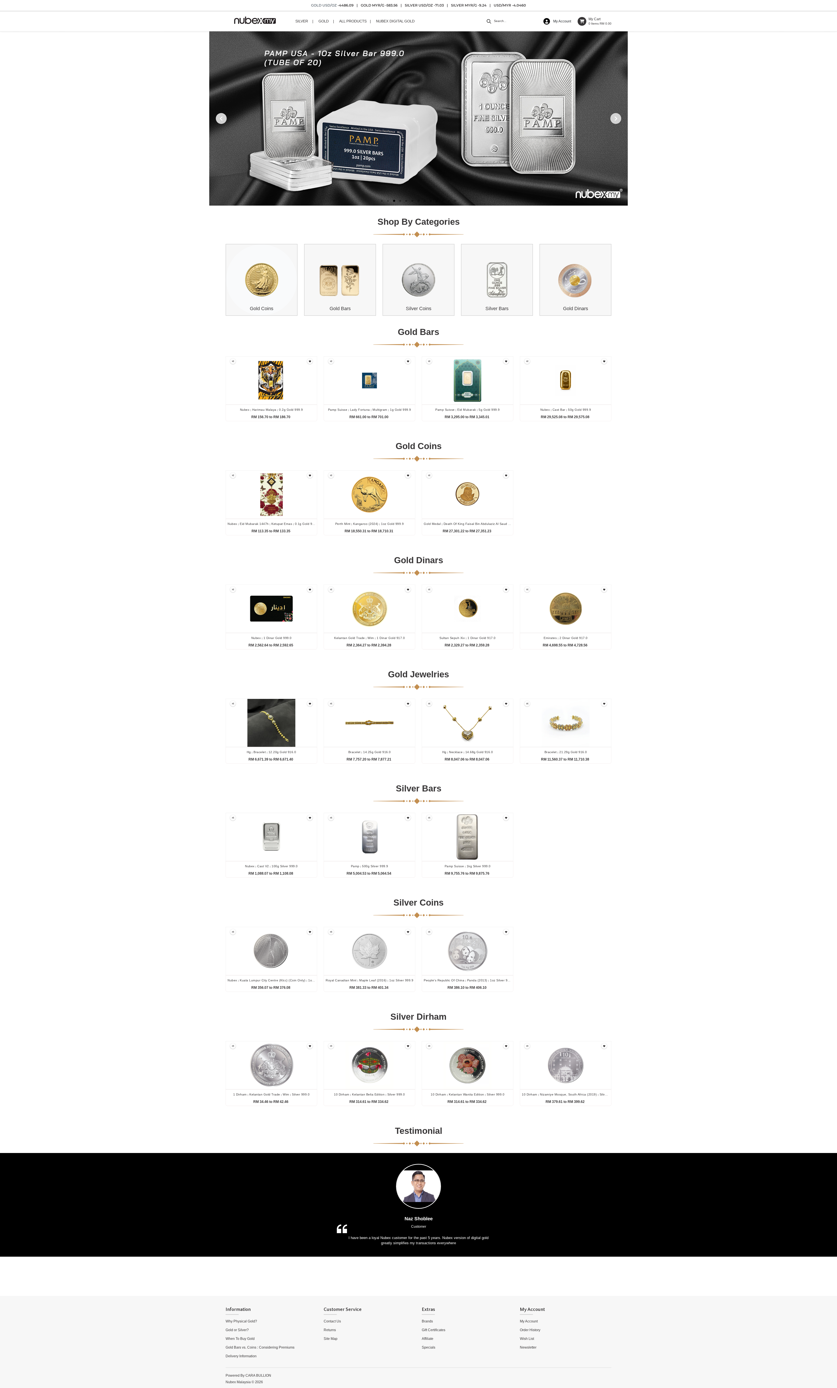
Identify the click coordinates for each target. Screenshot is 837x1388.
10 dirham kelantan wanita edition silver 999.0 (467, 1094)
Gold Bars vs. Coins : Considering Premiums (260, 1347)
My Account (529, 1321)
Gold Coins (261, 308)
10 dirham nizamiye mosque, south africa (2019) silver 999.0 (569, 1094)
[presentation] (226, 279)
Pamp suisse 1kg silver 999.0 (468, 866)
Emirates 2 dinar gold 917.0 (566, 638)
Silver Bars (497, 308)
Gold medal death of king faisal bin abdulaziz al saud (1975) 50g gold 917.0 (484, 524)
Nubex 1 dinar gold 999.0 (271, 638)
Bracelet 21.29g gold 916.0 (565, 752)
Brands (427, 1321)
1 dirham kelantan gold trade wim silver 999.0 (271, 1094)
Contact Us (332, 1321)
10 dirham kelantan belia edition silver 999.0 (369, 1094)
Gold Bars (340, 308)
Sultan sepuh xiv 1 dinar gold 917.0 (467, 638)
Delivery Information (241, 1356)
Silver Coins (418, 308)
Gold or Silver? (237, 1330)
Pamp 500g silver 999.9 (369, 866)
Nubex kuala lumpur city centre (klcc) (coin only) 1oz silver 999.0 (280, 980)
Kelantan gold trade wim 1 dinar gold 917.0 (369, 638)
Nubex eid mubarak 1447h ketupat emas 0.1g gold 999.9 (273, 524)
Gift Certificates (433, 1330)
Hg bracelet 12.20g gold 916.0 (271, 752)
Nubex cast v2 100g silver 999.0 (271, 866)
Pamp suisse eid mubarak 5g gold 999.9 (467, 409)
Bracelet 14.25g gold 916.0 (369, 752)
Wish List (527, 1339)
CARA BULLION (258, 1375)
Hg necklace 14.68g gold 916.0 (467, 752)
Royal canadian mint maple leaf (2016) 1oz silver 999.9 (369, 980)
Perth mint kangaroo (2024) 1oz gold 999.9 (369, 524)
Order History (530, 1330)
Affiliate (427, 1339)
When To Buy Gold (240, 1339)
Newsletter (528, 1347)
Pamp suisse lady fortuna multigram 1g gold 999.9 (369, 409)
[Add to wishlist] (310, 361)
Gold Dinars (575, 308)
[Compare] (233, 361)
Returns (330, 1330)
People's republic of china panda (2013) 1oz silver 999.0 (469, 980)
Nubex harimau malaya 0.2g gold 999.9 (271, 409)
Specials (428, 1347)
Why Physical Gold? (241, 1321)
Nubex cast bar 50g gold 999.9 (565, 409)
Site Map (330, 1339)
